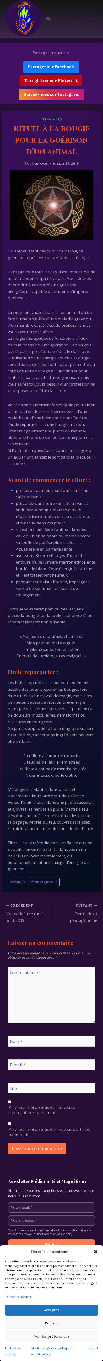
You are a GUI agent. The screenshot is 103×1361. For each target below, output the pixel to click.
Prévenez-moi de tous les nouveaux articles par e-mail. (49, 1132)
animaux (17, 882)
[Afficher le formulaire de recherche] (48, 19)
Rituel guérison (44, 882)
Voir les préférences (51, 1336)
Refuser (51, 1323)
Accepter (51, 1310)
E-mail (17, 1064)
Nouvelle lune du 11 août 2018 (25, 913)
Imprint (93, 1348)
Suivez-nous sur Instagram (52, 94)
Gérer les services (19, 1297)
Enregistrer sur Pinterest (51, 80)
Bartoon (39, 163)
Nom (16, 1041)
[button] (95, 1251)
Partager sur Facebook (51, 66)
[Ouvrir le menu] (92, 19)
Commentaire (24, 972)
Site (13, 1088)
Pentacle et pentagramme (83, 913)
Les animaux (51, 119)
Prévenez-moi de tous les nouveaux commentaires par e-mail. (41, 1110)
